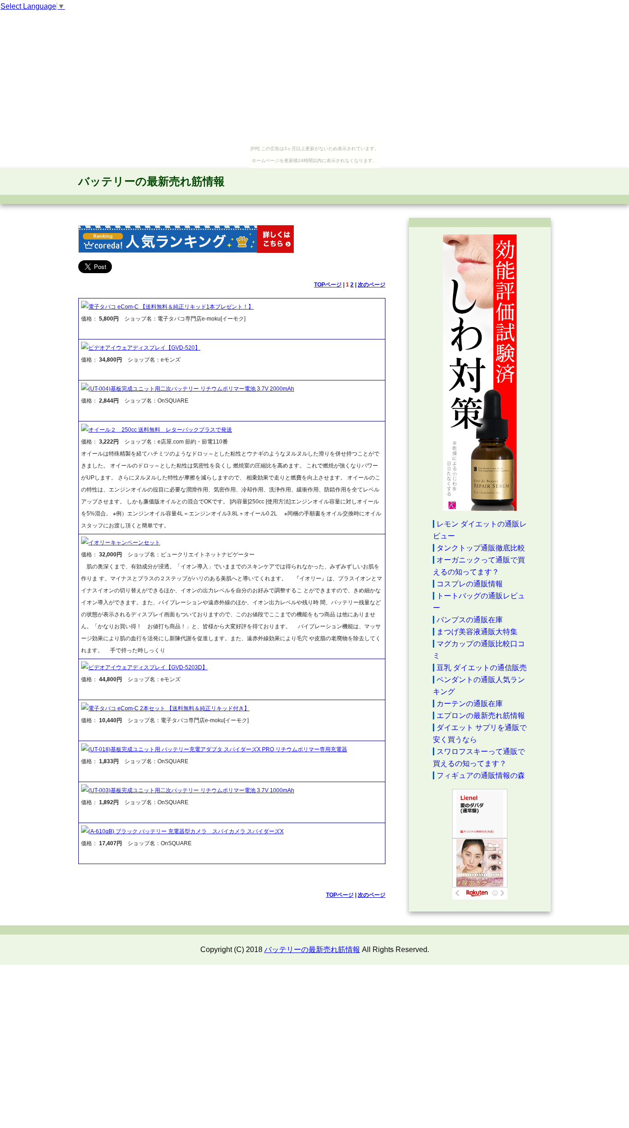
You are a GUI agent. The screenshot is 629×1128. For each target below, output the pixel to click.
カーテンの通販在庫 (470, 703)
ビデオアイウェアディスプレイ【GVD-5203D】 (148, 667)
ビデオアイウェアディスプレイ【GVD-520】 (144, 348)
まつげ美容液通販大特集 (477, 632)
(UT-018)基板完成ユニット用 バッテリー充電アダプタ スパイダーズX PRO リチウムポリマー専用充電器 (217, 749)
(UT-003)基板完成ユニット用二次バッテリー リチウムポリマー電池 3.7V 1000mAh (191, 790)
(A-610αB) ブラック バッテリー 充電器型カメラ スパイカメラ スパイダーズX (186, 831)
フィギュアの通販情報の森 (481, 775)
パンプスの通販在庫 (470, 620)
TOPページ (328, 284)
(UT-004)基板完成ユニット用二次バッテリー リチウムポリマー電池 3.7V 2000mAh (191, 389)
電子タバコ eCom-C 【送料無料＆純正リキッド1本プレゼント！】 (171, 307)
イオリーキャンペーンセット (124, 542)
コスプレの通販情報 (470, 584)
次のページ (371, 284)
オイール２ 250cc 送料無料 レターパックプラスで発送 (160, 430)
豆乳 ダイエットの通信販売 (482, 668)
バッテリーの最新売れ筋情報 (151, 181)
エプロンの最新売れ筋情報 (481, 715)
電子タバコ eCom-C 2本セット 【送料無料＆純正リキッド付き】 (169, 708)
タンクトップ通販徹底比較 (481, 548)
